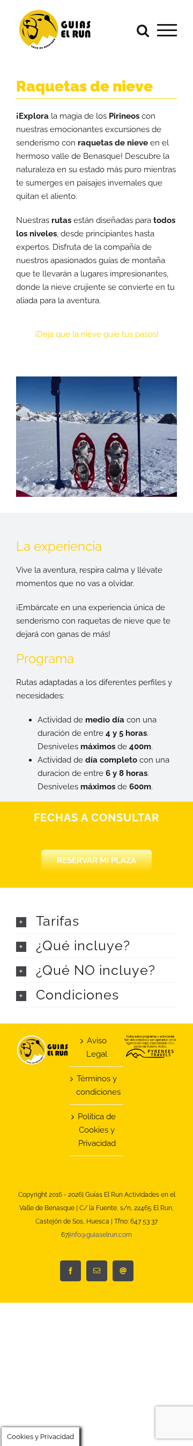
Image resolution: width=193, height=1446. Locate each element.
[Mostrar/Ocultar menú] (167, 30)
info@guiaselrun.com (101, 1235)
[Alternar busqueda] (143, 29)
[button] (96, 921)
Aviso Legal (96, 1047)
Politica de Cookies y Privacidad (97, 1130)
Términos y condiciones (97, 1085)
